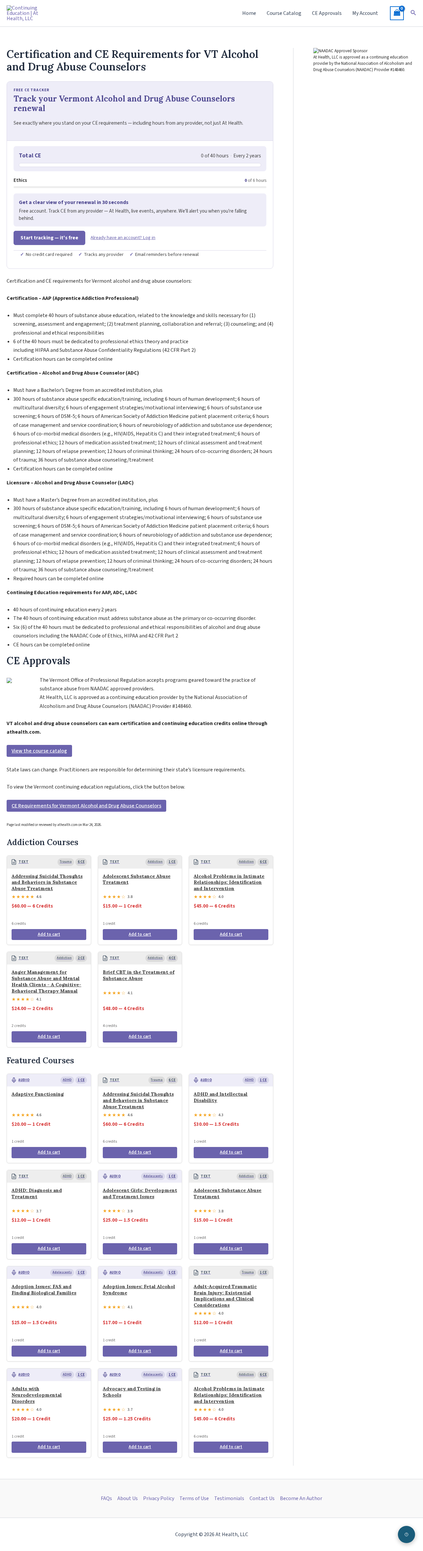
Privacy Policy (158, 1498)
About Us (127, 1498)
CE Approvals (327, 13)
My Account (365, 13)
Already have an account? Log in (123, 237)
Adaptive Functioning (38, 1094)
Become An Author (301, 1498)
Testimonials (229, 1498)
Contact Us (262, 1498)
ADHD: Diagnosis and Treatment (37, 1193)
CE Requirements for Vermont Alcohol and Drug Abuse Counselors (86, 805)
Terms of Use (194, 1498)
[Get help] (406, 1534)
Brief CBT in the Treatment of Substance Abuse (138, 975)
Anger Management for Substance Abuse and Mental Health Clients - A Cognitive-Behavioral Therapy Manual (46, 981)
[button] (413, 13)
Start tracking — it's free (49, 237)
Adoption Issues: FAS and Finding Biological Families (44, 1290)
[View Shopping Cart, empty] (397, 13)
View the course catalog (39, 751)
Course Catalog (284, 13)
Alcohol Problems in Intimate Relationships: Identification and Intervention (229, 882)
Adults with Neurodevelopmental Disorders (37, 1395)
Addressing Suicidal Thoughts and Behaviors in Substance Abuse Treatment (47, 882)
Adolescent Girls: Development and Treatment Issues (140, 1193)
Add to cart (49, 934)
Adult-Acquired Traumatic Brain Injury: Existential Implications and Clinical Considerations (225, 1296)
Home (249, 13)
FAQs (106, 1498)
